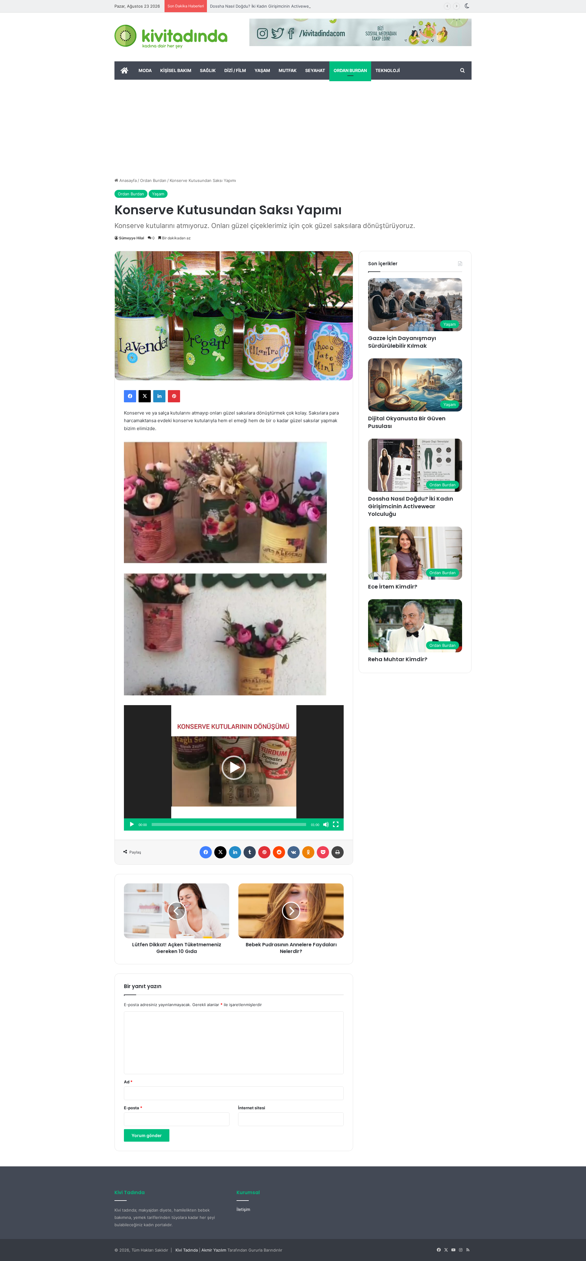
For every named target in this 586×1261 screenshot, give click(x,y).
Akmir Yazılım (213, 1250)
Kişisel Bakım (175, 70)
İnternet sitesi (251, 1107)
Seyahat (315, 70)
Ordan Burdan (350, 70)
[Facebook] (130, 396)
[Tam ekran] (336, 824)
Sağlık (208, 70)
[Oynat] (132, 824)
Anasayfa (127, 180)
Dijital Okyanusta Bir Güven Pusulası (407, 422)
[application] (234, 767)
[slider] (229, 824)
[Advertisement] (293, 125)
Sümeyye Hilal (131, 238)
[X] (145, 396)
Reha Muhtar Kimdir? (397, 659)
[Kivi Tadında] (170, 37)
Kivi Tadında (186, 1250)
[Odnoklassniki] (308, 852)
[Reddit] (279, 852)
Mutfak (288, 70)
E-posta (133, 1107)
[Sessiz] (326, 824)
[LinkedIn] (159, 396)
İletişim (243, 1209)
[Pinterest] (174, 396)
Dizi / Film (235, 70)
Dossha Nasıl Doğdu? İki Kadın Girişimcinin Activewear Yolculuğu (271, 6)
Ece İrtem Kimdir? (392, 586)
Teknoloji (387, 70)
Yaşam (262, 70)
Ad (128, 1081)
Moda (145, 70)
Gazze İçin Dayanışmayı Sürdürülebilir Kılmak (402, 342)
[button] (234, 768)
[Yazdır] (337, 852)
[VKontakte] (294, 852)
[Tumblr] (250, 852)
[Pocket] (323, 852)
